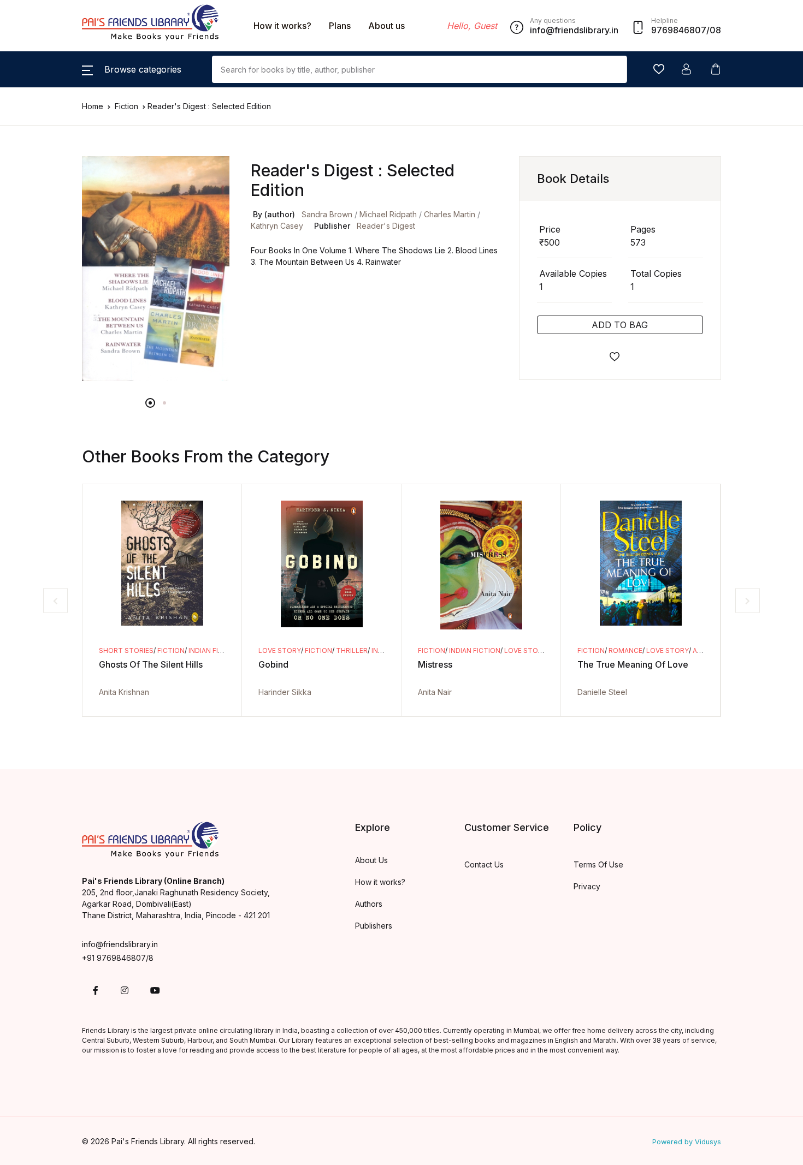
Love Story (279, 650)
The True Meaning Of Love (632, 664)
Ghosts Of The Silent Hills (151, 664)
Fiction (127, 106)
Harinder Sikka (284, 692)
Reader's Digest (386, 225)
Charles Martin (449, 214)
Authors (368, 903)
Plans (340, 25)
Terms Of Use (598, 864)
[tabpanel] (155, 268)
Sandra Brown (327, 214)
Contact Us (484, 864)
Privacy (587, 886)
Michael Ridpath (388, 214)
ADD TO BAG (620, 324)
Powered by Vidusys (686, 1142)
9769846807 (678, 30)
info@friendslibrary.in (120, 944)
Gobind (273, 664)
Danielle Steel (602, 692)
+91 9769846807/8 (117, 957)
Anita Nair (435, 692)
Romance (625, 650)
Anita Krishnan (124, 692)
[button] (131, 69)
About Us (371, 860)
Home (92, 106)
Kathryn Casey (277, 225)
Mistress (435, 664)
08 (715, 30)
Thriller (352, 650)
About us (386, 25)
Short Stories (126, 650)
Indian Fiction (214, 650)
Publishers (373, 925)
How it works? (282, 25)
